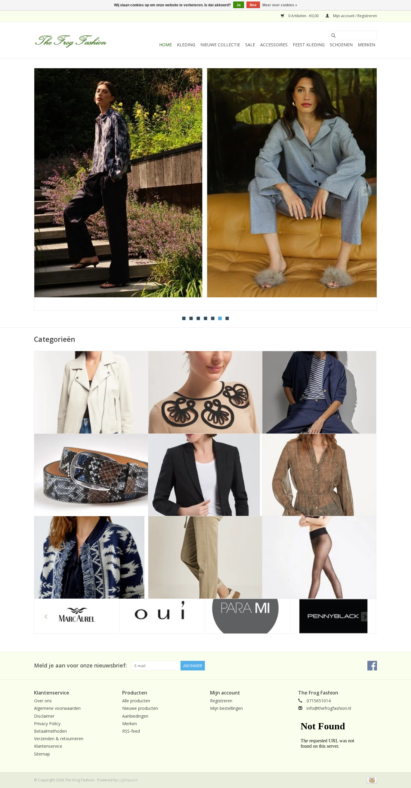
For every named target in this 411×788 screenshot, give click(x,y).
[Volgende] (365, 191)
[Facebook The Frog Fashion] (372, 665)
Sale (250, 45)
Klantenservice (48, 746)
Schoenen (341, 45)
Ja (238, 5)
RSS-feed (131, 731)
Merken (366, 45)
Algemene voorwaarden (57, 708)
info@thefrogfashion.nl (329, 708)
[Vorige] (46, 191)
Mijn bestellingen (226, 708)
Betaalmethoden (50, 731)
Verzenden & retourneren (58, 738)
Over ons (43, 701)
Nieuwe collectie (220, 45)
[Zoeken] (333, 35)
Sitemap (42, 754)
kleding (186, 45)
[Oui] (162, 616)
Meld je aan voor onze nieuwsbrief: (80, 665)
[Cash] (371, 779)
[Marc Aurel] (76, 616)
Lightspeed (128, 780)
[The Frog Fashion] (71, 40)
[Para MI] (247, 616)
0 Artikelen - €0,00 (303, 15)
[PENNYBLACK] (333, 616)
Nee (253, 5)
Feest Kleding (309, 45)
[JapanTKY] (205, 182)
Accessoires (274, 45)
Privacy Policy (47, 723)
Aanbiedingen (135, 716)
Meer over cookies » (279, 5)
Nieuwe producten (140, 708)
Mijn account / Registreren (354, 15)
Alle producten (136, 701)
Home (165, 45)
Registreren (221, 701)
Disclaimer (44, 716)
